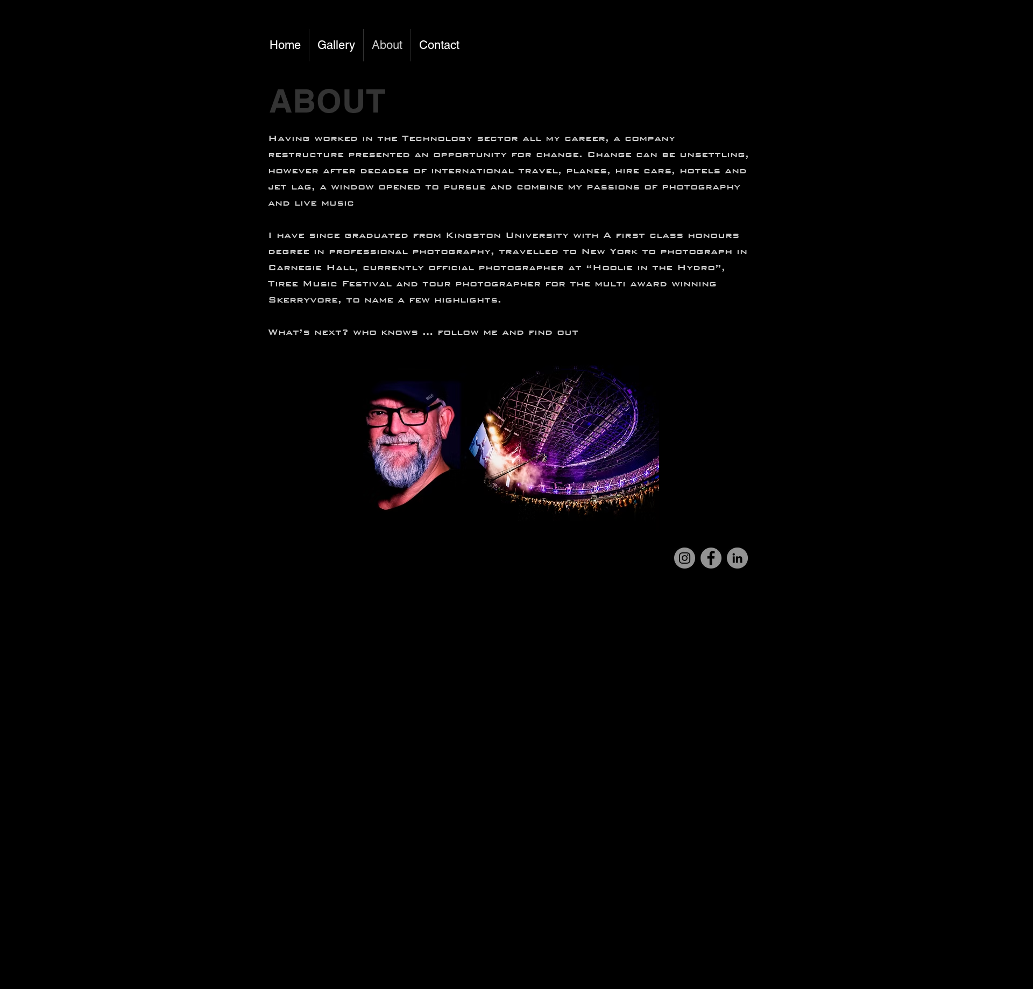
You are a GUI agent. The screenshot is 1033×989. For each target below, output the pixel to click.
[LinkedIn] (737, 558)
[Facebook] (711, 558)
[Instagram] (684, 558)
